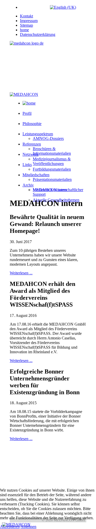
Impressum (29, 20)
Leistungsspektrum (38, 134)
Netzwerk (30, 154)
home (24, 30)
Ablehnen (28, 526)
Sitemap (26, 25)
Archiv (28, 185)
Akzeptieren (10, 526)
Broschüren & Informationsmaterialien (52, 151)
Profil (27, 113)
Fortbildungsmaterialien (52, 169)
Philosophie (32, 123)
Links (27, 164)
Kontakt (26, 16)
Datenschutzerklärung (37, 34)
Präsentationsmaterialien (52, 179)
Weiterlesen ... (21, 273)
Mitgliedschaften (36, 175)
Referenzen (32, 144)
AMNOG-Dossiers (48, 138)
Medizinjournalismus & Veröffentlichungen (52, 161)
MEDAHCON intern (50, 190)
